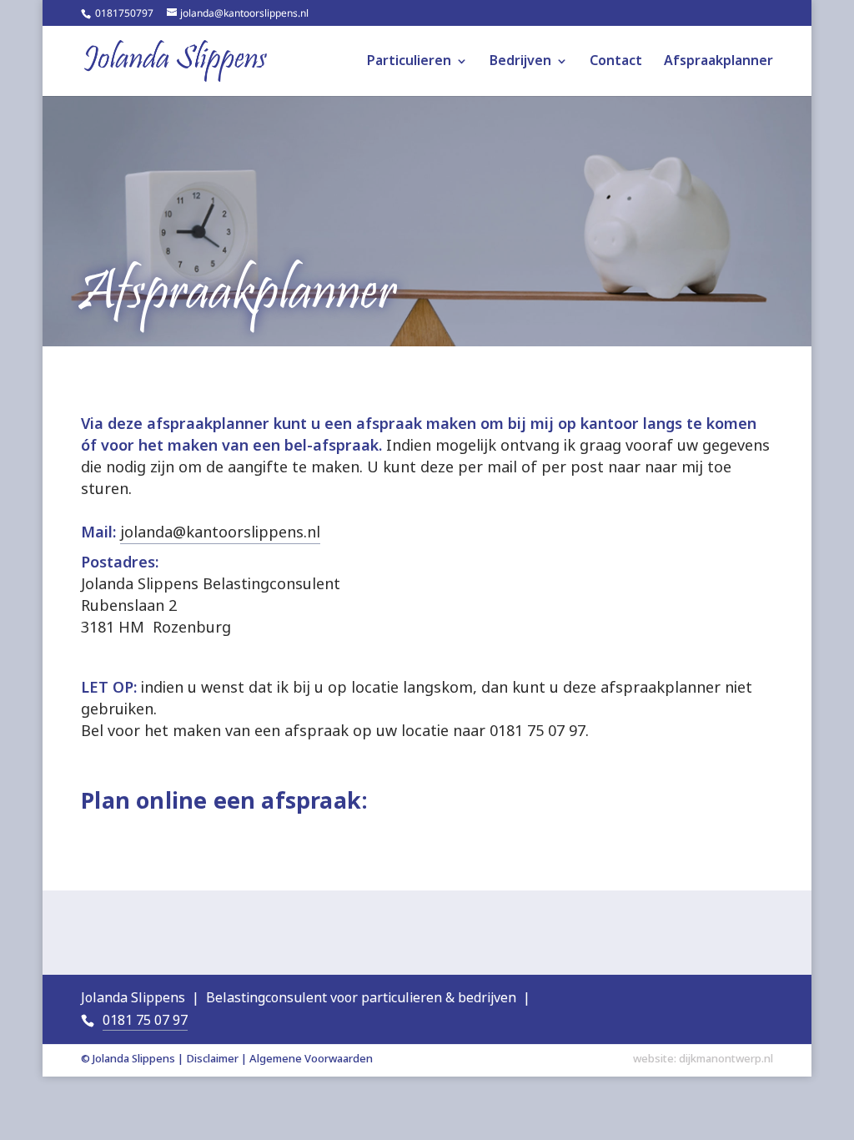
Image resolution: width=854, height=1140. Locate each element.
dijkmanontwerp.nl (726, 1059)
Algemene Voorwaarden (311, 1059)
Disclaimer (212, 1059)
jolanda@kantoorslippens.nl (220, 532)
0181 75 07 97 (145, 1020)
